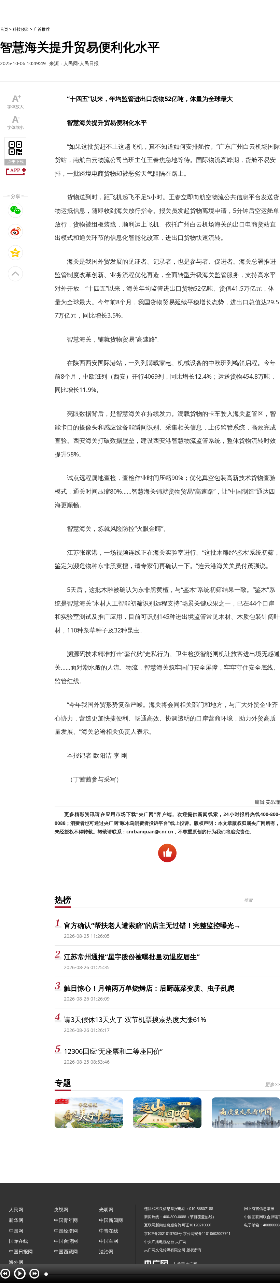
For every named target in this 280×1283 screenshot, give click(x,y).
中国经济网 (66, 1230)
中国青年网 (66, 1220)
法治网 (106, 1251)
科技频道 (21, 29)
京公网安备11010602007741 (206, 1233)
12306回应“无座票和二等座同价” (113, 1051)
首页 (4, 29)
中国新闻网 (111, 1220)
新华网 (16, 1220)
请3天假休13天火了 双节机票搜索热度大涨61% (135, 1019)
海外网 (16, 1262)
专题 (63, 1082)
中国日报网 (21, 1251)
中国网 (16, 1230)
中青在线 (108, 1230)
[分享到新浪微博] (15, 231)
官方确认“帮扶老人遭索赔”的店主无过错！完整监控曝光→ (152, 925)
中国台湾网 (66, 1241)
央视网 (61, 1209)
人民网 (16, 1209)
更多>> (272, 1084)
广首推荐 (41, 29)
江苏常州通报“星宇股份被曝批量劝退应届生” (132, 956)
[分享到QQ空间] (15, 252)
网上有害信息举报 (259, 1208)
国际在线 (18, 1241)
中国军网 (108, 1241)
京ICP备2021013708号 (163, 1233)
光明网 (106, 1209)
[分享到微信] (15, 210)
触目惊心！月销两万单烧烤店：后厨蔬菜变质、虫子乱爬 (149, 988)
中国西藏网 (66, 1251)
